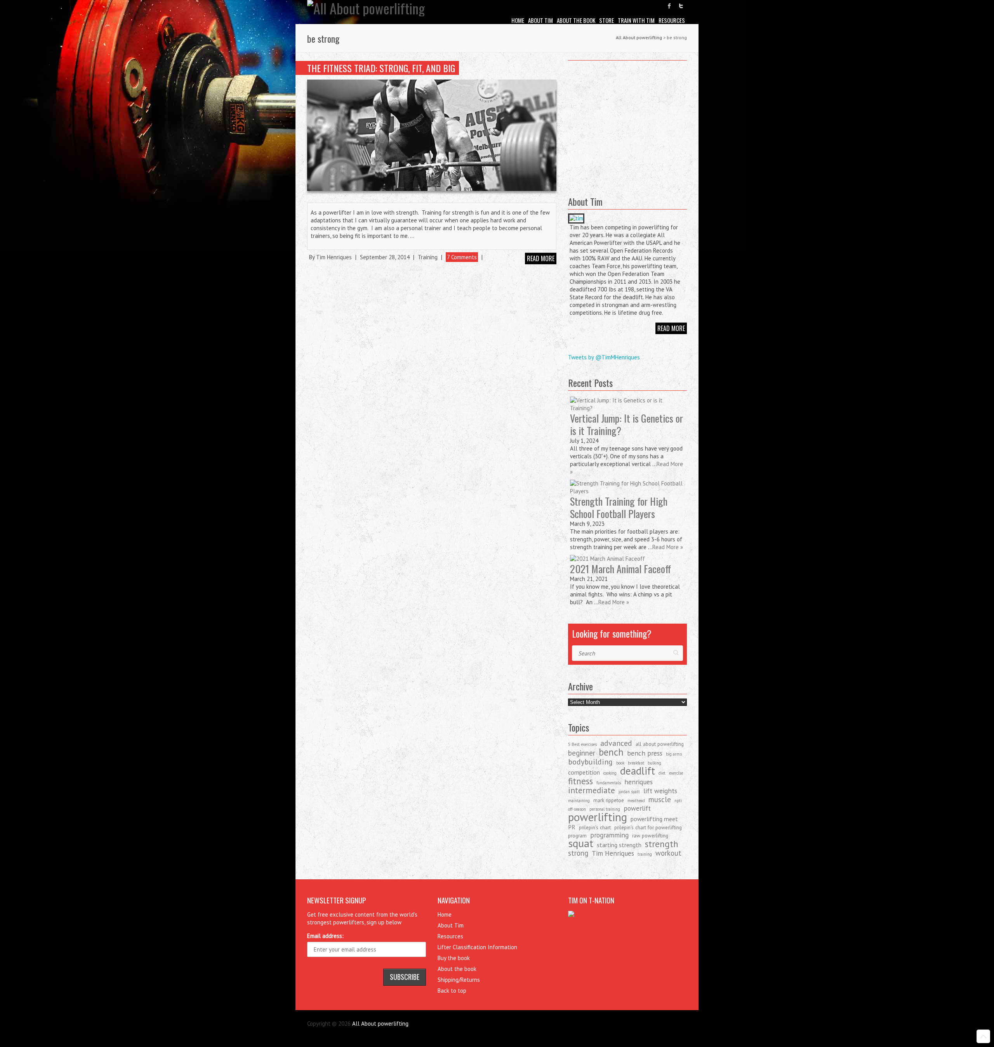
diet (662, 773)
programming (609, 834)
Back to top (452, 990)
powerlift (637, 808)
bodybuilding (590, 762)
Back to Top (983, 1036)
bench (611, 752)
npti (678, 800)
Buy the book (454, 958)
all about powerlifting (660, 743)
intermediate (591, 790)
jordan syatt (629, 791)
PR (571, 827)
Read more (540, 258)
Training (428, 257)
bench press (644, 753)
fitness (580, 781)
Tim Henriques (334, 257)
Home (517, 20)
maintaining (579, 800)
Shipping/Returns (459, 979)
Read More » (667, 547)
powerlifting (597, 817)
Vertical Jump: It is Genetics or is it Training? (626, 424)
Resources (672, 20)
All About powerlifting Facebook (669, 6)
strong (578, 853)
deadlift (637, 771)
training (645, 854)
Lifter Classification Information (477, 947)
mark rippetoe (608, 800)
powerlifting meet (654, 819)
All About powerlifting (639, 37)
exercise (676, 773)
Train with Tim (636, 20)
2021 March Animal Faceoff (620, 568)
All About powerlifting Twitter (681, 6)
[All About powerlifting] (366, 8)
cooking (610, 773)
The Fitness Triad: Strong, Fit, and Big (381, 68)
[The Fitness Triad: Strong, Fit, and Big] (431, 135)
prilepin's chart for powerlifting (648, 827)
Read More (671, 328)
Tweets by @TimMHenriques (604, 357)
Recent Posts (590, 383)
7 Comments (462, 257)
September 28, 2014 (385, 257)
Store (606, 20)
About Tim (540, 20)
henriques (638, 781)
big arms (674, 754)
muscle (659, 799)
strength (661, 843)
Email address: (325, 936)
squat (580, 843)
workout (668, 853)
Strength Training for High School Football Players (618, 507)
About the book (576, 20)
